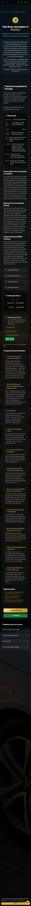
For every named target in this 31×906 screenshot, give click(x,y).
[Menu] (28, 2)
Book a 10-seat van (11, 331)
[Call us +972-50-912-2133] (25, 2)
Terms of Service (13, 900)
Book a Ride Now (17, 610)
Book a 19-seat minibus (12, 335)
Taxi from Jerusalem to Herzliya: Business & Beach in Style (13, 597)
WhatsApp (10, 339)
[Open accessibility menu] (28, 903)
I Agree (15, 903)
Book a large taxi (11, 327)
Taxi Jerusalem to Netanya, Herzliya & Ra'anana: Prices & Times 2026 (14, 593)
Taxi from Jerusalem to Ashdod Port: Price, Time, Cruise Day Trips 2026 (14, 601)
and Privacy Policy (21, 900)
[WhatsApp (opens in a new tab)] (21, 2)
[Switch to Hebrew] (18, 2)
